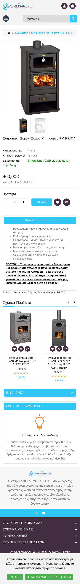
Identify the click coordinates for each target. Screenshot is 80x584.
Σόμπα (32, 292)
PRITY (31, 150)
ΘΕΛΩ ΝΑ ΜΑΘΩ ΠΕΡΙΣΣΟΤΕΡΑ (49, 577)
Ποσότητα (9, 194)
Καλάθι (42, 202)
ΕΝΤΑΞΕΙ (15, 577)
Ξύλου (41, 292)
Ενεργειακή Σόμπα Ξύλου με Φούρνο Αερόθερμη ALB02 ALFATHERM (59, 362)
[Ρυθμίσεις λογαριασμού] (64, 6)
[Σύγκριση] (66, 202)
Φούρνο (51, 292)
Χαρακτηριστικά (47, 220)
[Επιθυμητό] (57, 202)
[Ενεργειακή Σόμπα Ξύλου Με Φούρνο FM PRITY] (40, 77)
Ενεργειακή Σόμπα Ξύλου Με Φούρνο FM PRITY (43, 32)
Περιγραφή (30, 220)
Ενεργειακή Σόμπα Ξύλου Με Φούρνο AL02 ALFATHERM (21, 361)
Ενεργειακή (20, 292)
